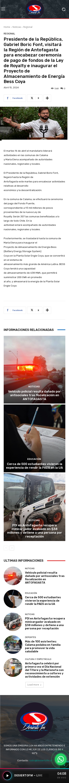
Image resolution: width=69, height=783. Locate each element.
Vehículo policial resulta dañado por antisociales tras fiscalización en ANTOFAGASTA (34, 395)
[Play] (7, 775)
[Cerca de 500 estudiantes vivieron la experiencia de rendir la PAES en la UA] (34, 438)
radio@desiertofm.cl (40, 760)
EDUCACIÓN (34, 459)
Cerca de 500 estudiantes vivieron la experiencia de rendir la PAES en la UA (34, 465)
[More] (47, 98)
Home (7, 27)
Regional (27, 27)
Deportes (30, 637)
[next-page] (12, 548)
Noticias (17, 27)
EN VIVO (61, 778)
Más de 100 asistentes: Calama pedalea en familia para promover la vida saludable (43, 646)
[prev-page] (6, 548)
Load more (33, 684)
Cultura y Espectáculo (38, 659)
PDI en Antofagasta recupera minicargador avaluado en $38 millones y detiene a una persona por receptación (34, 530)
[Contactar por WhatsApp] (60, 759)
